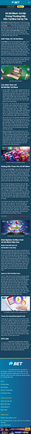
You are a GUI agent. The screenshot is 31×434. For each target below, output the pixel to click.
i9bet (9, 25)
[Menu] (29, 3)
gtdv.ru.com (4, 369)
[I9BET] (15, 2)
